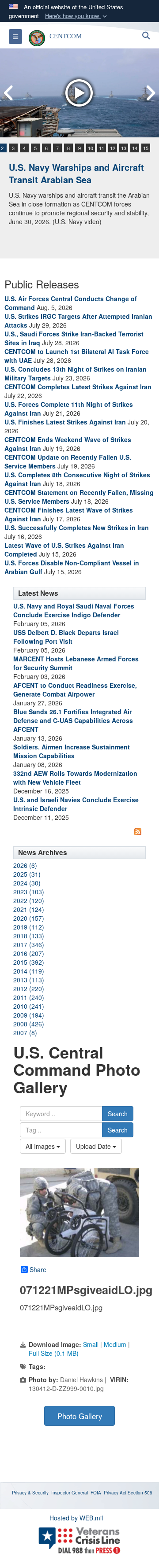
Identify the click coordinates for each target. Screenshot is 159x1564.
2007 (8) (25, 1032)
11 (101, 147)
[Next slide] (150, 93)
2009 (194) (28, 1015)
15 (145, 147)
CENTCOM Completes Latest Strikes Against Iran (77, 386)
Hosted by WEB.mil (76, 1517)
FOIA (96, 1493)
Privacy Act (115, 1493)
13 (123, 147)
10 (90, 147)
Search (118, 1113)
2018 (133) (28, 935)
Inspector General (69, 1493)
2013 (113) (28, 979)
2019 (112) (28, 926)
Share (38, 1269)
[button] (77, 16)
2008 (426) (28, 1023)
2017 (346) (28, 944)
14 (134, 147)
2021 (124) (28, 909)
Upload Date (94, 1146)
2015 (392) (28, 962)
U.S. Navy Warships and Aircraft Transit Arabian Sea (76, 173)
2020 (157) (28, 918)
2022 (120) (28, 900)
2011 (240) (28, 997)
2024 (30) (27, 882)
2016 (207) (28, 953)
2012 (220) (28, 988)
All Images (41, 1146)
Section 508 (140, 1493)
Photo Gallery (79, 1416)
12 (112, 147)
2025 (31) (27, 874)
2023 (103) (28, 891)
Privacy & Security (30, 1493)
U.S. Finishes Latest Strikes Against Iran (65, 421)
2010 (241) (28, 1006)
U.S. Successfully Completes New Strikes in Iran (76, 527)
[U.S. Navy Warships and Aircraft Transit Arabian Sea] (79, 92)
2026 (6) (25, 865)
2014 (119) (28, 970)
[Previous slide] (9, 93)
